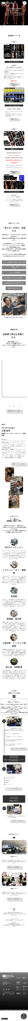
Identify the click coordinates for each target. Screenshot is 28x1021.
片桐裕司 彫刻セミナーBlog (9, 992)
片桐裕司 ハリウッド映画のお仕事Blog (8, 994)
